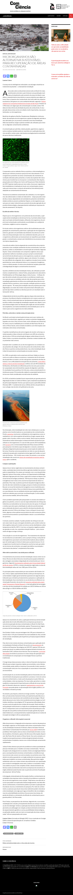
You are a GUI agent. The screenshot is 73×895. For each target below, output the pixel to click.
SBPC (9, 868)
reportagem (11, 53)
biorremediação (8, 833)
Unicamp (34, 866)
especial (5, 53)
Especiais (65, 15)
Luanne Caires (19, 833)
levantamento (37, 645)
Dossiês (59, 15)
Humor (7, 848)
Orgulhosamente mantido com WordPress (12, 893)
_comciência (7, 16)
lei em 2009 (33, 729)
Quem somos (51, 15)
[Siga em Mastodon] (36, 885)
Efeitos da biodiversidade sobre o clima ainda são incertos (18, 842)
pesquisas (10, 434)
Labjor (27, 866)
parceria (8, 444)
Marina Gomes (22, 69)
